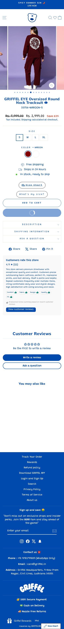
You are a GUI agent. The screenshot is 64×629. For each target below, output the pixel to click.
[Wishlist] (55, 18)
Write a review (32, 357)
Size (32, 131)
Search (32, 484)
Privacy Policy (32, 489)
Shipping (26, 120)
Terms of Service (32, 495)
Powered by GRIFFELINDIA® (32, 626)
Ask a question (32, 239)
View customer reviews (20, 309)
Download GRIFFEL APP (32, 473)
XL (43, 137)
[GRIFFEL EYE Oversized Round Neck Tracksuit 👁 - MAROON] (12, 441)
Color (32, 147)
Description (32, 224)
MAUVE (36, 154)
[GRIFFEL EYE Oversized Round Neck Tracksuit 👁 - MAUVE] (16, 441)
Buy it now (22, 214)
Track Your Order (32, 457)
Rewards (32, 462)
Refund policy (32, 468)
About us (32, 500)
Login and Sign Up (32, 478)
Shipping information (32, 232)
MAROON (28, 154)
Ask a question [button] (32, 365)
